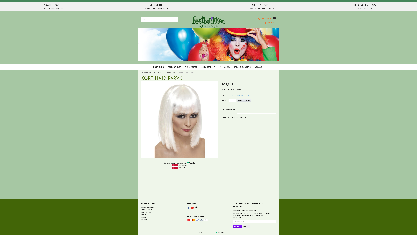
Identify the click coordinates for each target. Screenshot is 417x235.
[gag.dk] (208, 21)
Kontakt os (146, 212)
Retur (143, 217)
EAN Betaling (146, 215)
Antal (225, 100)
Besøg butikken (147, 207)
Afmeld (246, 226)
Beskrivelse (229, 110)
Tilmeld (237, 226)
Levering (145, 220)
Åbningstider (146, 210)
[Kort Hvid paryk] (179, 119)
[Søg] (177, 19)
